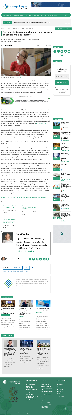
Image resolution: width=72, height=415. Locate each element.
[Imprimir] (44, 259)
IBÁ (54, 209)
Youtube (61, 391)
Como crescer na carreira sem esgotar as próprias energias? (29, 207)
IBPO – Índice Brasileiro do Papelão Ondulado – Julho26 (65, 166)
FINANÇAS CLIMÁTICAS (56, 127)
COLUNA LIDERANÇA (56, 199)
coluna (32, 267)
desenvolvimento (41, 123)
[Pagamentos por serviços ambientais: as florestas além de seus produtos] (56, 125)
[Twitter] (58, 389)
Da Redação (66, 140)
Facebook (61, 396)
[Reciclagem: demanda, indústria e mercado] (56, 176)
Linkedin (61, 384)
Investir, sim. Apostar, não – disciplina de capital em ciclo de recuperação (65, 197)
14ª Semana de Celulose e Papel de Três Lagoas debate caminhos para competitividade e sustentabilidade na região (8, 311)
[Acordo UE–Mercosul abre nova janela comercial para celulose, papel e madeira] (43, 303)
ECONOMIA (39, 312)
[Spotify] (58, 394)
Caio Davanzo (66, 200)
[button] (69, 15)
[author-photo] (62, 129)
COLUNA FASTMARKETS (57, 218)
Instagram (61, 386)
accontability (17, 267)
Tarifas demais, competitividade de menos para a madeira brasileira (65, 145)
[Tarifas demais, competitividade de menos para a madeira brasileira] (56, 146)
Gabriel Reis (66, 129)
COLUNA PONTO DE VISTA (56, 137)
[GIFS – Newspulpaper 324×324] (62, 234)
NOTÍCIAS (21, 316)
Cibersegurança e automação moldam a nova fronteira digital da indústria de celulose (65, 156)
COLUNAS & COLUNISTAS (12, 28)
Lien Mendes (8, 45)
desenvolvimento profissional (13, 271)
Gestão (26, 271)
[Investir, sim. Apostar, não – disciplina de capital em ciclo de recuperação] (56, 197)
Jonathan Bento (65, 161)
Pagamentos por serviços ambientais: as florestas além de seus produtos (65, 125)
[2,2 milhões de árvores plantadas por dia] (56, 207)
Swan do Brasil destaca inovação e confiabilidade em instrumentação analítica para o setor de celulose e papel (26, 351)
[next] (69, 22)
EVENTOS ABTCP (5, 315)
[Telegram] (47, 259)
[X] (33, 259)
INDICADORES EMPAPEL (57, 170)
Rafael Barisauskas (64, 220)
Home (2, 28)
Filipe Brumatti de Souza (65, 180)
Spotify (61, 393)
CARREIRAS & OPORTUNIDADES (27, 28)
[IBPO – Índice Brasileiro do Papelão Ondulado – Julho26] (56, 167)
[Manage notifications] (65, 408)
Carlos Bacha (66, 190)
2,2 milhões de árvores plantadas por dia (65, 205)
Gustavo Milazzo (65, 150)
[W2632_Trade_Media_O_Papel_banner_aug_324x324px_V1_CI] (62, 107)
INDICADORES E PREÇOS (57, 188)
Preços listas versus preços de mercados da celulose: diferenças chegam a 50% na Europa (66, 186)
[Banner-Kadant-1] (50, 4)
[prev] (66, 22)
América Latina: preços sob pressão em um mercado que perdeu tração (66, 215)
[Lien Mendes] (3, 259)
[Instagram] (58, 387)
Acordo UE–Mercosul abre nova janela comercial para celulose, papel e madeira (42, 310)
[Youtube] (58, 391)
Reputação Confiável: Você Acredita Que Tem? (10, 206)
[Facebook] (30, 259)
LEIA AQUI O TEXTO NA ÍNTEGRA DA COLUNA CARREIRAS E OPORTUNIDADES (23, 197)
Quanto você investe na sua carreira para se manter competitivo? (10, 221)
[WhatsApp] (37, 259)
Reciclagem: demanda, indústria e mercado (65, 174)
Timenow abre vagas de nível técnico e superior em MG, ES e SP (31, 22)
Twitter (61, 389)
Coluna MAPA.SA (56, 178)
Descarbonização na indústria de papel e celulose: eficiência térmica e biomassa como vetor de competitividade (66, 135)
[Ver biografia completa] (35, 251)
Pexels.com (18, 77)
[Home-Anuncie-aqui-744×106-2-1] (25, 100)
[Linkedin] (40, 259)
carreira (25, 267)
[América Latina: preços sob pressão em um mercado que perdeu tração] (56, 216)
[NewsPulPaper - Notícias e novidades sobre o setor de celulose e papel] (15, 7)
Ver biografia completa (25, 251)
